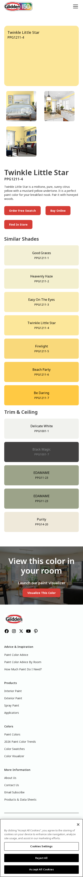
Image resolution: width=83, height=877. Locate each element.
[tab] (22, 106)
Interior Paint (13, 691)
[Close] (78, 824)
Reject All (41, 858)
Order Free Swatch (22, 211)
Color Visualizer (14, 756)
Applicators (11, 713)
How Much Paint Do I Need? (23, 669)
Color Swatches (14, 749)
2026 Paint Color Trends (20, 741)
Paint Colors (12, 734)
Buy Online (58, 211)
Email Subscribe (14, 792)
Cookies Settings (41, 846)
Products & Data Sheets (20, 799)
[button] (75, 6)
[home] (18, 6)
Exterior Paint (13, 698)
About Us (10, 778)
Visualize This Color (41, 593)
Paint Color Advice (16, 655)
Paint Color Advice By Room (22, 662)
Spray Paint (11, 705)
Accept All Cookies (41, 869)
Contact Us (11, 785)
